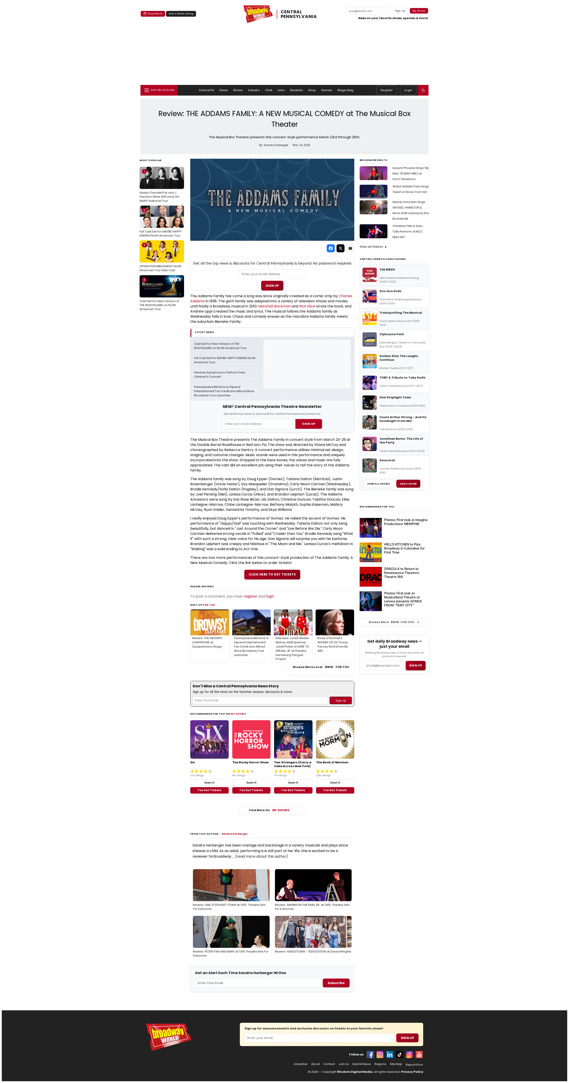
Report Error (414, 1065)
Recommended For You (377, 506)
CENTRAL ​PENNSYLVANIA (299, 14)
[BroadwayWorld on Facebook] (370, 1055)
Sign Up (272, 285)
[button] (423, 90)
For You (209, 605)
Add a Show (408, 483)
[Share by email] (350, 248)
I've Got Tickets (209, 790)
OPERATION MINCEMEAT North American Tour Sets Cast (160, 257)
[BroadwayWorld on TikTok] (400, 1055)
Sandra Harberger (234, 834)
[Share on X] (341, 248)
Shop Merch (154, 13)
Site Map (396, 1064)
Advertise (301, 1064)
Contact (329, 1064)
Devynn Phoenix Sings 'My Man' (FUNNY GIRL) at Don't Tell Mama (411, 173)
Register (387, 90)
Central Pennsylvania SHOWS (383, 259)
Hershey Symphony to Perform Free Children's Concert (220, 375)
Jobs (281, 90)
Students (296, 90)
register (250, 596)
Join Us (344, 1064)
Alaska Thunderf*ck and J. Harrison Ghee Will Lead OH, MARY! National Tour (160, 186)
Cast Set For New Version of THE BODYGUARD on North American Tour (159, 294)
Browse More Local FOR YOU (321, 667)
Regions (380, 1064)
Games (326, 90)
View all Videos (371, 247)
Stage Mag (345, 90)
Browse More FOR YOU (391, 622)
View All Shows (378, 483)
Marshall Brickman (274, 306)
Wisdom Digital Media (354, 1072)
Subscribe (336, 983)
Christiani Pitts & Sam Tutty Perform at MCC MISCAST (408, 231)
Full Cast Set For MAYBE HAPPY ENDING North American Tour (161, 223)
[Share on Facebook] (331, 248)
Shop (312, 90)
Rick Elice (307, 306)
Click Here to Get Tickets (272, 574)
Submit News (361, 1064)
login (270, 596)
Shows (238, 90)
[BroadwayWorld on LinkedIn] (390, 1055)
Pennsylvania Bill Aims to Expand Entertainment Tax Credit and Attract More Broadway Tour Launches (224, 391)
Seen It (209, 782)
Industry (254, 90)
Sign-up (400, 10)
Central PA (206, 90)
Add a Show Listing (181, 13)
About (315, 1064)
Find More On (269, 810)
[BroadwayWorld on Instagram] (380, 1055)
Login (408, 90)
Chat (268, 90)
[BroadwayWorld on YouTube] (419, 1055)
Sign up (415, 665)
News (224, 90)
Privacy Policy (412, 1072)
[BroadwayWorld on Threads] (409, 1055)
